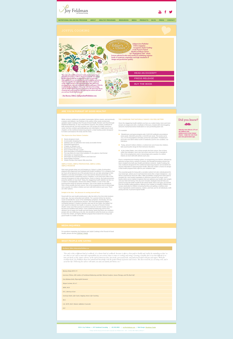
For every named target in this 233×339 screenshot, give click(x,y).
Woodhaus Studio (151, 327)
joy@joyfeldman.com (129, 327)
